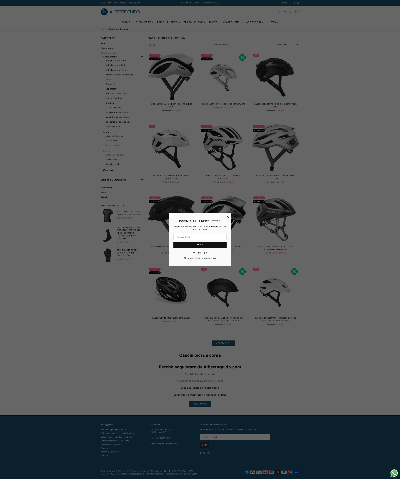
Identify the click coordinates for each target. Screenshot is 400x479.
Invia (200, 244)
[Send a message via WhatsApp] (394, 473)
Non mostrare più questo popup (201, 258)
